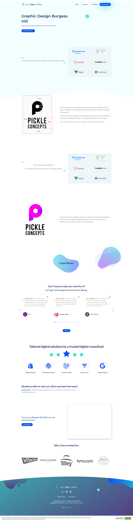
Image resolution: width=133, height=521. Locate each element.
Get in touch (71, 496)
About (77, 4)
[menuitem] (77, 4)
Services (85, 4)
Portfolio (94, 4)
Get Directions (27, 424)
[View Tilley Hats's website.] (66, 461)
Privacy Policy (62, 496)
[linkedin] (70, 492)
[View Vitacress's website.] (30, 461)
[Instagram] (62, 492)
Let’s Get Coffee (105, 4)
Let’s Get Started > (28, 30)
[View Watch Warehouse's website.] (103, 461)
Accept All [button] (128, 518)
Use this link (25, 390)
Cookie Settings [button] (119, 518)
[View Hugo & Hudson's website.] (48, 460)
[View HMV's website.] (85, 461)
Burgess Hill (37, 417)
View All (66, 330)
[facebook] (66, 492)
